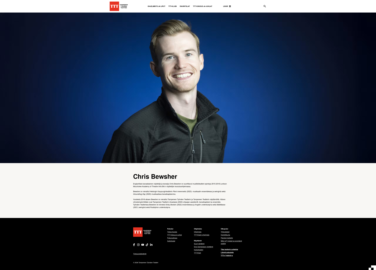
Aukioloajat (171, 241)
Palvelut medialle (227, 238)
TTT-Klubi (197, 253)
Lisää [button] (225, 6)
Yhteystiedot (225, 232)
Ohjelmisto (197, 232)
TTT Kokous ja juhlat (202, 6)
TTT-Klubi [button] (172, 6)
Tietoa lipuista (172, 232)
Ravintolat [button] (185, 6)
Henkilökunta (225, 235)
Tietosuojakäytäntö (139, 254)
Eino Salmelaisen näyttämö (203, 247)
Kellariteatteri (198, 250)
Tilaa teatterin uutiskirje (229, 249)
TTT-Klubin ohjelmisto (201, 235)
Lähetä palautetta (227, 252)
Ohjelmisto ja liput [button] (156, 6)
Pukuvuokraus (172, 238)
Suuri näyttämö (199, 244)
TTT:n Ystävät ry (227, 255)
